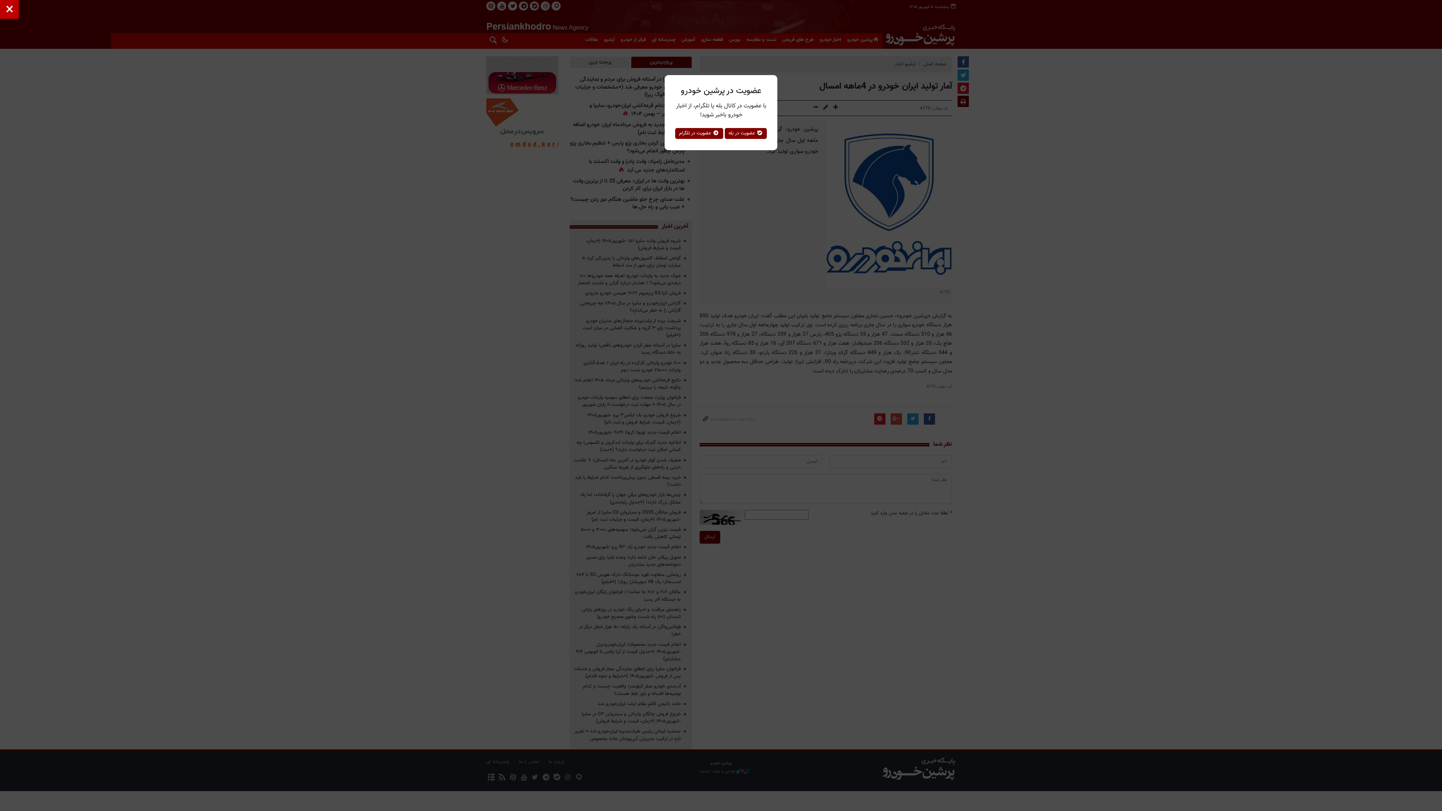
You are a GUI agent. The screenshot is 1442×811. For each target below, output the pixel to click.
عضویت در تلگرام (696, 133)
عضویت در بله (743, 133)
